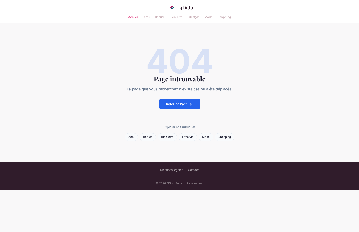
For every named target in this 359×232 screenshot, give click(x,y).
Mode (208, 16)
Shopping (224, 16)
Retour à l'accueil (179, 104)
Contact (193, 170)
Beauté (160, 16)
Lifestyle (193, 16)
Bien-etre (176, 16)
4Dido (186, 7)
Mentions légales (171, 170)
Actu (147, 16)
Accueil (133, 16)
